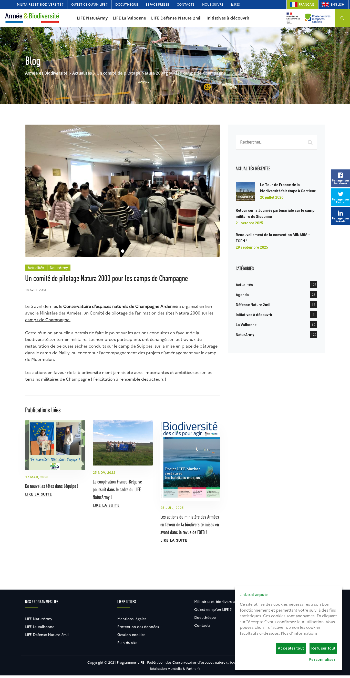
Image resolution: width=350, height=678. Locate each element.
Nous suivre (212, 4)
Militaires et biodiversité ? (40, 4)
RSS (236, 4)
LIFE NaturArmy (92, 18)
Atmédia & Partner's (184, 668)
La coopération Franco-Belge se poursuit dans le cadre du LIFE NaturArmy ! (117, 490)
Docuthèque (126, 4)
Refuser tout (323, 648)
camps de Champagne (47, 319)
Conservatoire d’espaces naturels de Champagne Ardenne (120, 306)
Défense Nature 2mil (253, 305)
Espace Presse (157, 4)
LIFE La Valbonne (129, 18)
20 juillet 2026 (271, 197)
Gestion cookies (131, 634)
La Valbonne (246, 325)
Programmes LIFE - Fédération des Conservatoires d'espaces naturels (172, 662)
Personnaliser (322, 659)
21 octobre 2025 (249, 223)
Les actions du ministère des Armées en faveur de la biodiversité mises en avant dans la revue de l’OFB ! (189, 525)
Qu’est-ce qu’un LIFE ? (89, 4)
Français (307, 4)
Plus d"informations (299, 633)
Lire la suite (38, 494)
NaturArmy (59, 268)
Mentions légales (131, 618)
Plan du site (127, 642)
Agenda (242, 295)
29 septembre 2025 (252, 247)
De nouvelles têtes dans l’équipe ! (51, 486)
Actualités (36, 268)
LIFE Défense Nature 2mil (176, 18)
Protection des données (138, 626)
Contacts (185, 4)
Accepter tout (291, 648)
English (337, 4)
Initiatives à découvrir (228, 18)
